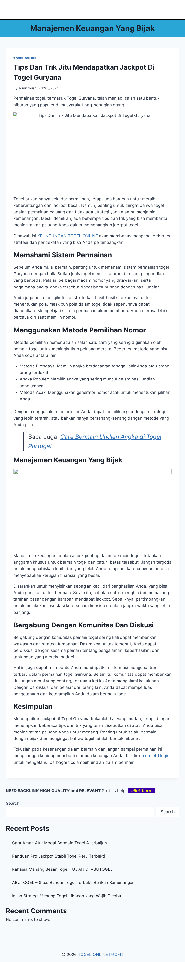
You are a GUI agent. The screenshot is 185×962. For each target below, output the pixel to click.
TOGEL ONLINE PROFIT (101, 954)
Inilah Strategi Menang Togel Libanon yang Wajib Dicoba (66, 895)
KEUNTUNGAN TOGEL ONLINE (67, 235)
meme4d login (155, 755)
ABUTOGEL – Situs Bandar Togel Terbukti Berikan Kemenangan (73, 882)
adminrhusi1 (27, 88)
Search (12, 803)
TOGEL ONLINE (24, 58)
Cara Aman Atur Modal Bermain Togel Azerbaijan (59, 842)
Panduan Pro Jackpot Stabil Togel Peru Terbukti (58, 856)
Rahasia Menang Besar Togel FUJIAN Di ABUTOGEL (62, 869)
